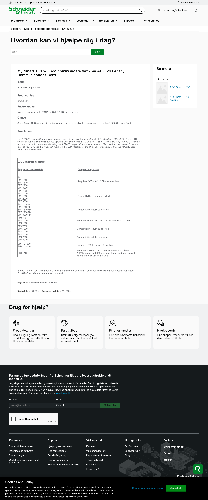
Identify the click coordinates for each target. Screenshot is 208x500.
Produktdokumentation (21, 446)
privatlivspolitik (64, 393)
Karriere (90, 446)
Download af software (21, 451)
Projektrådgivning (57, 455)
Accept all (175, 488)
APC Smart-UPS (179, 87)
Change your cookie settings (147, 488)
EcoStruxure (131, 446)
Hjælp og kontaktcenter (60, 446)
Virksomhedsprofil (96, 451)
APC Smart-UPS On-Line (179, 98)
